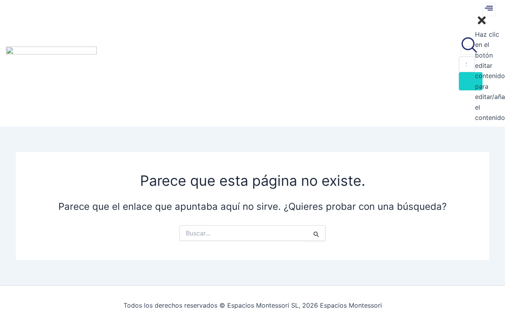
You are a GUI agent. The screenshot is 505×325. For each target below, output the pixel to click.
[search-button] (471, 81)
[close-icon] (481, 24)
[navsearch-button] (469, 50)
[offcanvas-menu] (489, 9)
